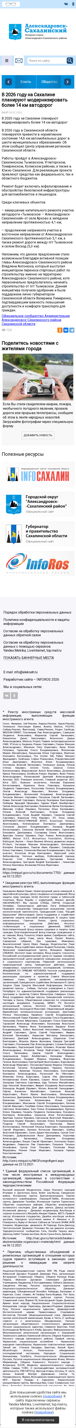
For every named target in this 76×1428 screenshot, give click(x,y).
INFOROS (44, 679)
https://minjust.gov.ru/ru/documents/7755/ (32, 873)
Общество (50, 82)
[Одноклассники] (59, 330)
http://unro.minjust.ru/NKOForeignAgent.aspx (33, 1161)
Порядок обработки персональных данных (37, 612)
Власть (25, 82)
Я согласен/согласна (38, 1420)
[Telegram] (71, 330)
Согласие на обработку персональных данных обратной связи (33, 633)
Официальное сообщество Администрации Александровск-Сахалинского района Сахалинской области (36, 320)
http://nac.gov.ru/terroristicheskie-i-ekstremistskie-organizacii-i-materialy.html (39, 1240)
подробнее (52, 1396)
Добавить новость (38, 435)
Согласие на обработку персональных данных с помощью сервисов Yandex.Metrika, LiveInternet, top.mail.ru (33, 646)
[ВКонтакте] (65, 330)
